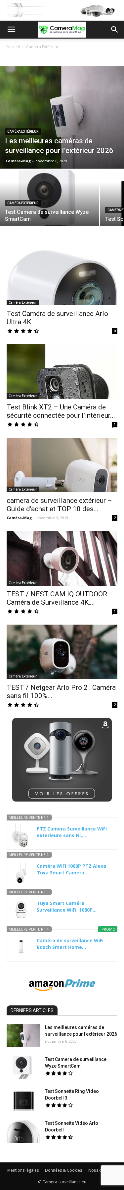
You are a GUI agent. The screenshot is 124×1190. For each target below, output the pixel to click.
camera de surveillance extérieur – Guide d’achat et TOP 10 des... (59, 505)
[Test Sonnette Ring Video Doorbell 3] (23, 1099)
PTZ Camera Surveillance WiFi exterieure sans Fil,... (72, 831)
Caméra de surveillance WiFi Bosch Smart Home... (70, 943)
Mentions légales (23, 1170)
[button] (114, 30)
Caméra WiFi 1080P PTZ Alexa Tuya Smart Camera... (71, 869)
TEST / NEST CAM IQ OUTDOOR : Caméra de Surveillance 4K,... (58, 598)
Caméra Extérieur (22, 131)
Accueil (13, 47)
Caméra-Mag (18, 160)
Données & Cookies (63, 1170)
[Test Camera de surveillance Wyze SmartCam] (49, 207)
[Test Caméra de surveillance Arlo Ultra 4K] (62, 277)
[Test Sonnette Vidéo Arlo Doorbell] (23, 1131)
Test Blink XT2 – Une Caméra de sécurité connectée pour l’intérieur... (61, 411)
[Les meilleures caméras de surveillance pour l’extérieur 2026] (62, 117)
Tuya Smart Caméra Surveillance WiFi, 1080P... (67, 906)
